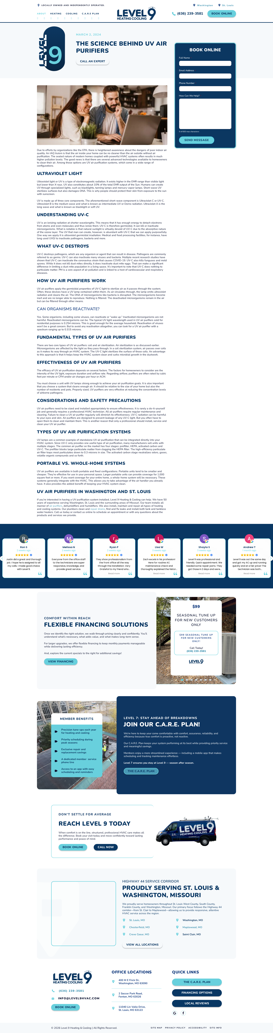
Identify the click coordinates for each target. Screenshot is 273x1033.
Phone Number (187, 83)
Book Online (221, 13)
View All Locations (142, 945)
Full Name (185, 57)
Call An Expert (92, 61)
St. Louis (228, 5)
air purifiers (55, 506)
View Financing (61, 661)
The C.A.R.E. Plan (141, 771)
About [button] (41, 13)
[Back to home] (136, 14)
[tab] (182, 680)
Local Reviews (197, 1003)
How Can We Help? (190, 95)
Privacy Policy (175, 1027)
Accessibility (197, 1027)
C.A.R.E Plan (90, 13)
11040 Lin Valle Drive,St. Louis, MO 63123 (132, 1008)
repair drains (97, 509)
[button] (271, 558)
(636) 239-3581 (196, 651)
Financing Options (197, 993)
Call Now (106, 847)
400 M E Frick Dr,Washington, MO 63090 (133, 981)
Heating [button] (56, 13)
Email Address (187, 70)
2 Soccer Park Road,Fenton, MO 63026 (130, 995)
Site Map (156, 1027)
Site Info (216, 1027)
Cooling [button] (72, 13)
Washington (205, 5)
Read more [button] (114, 573)
